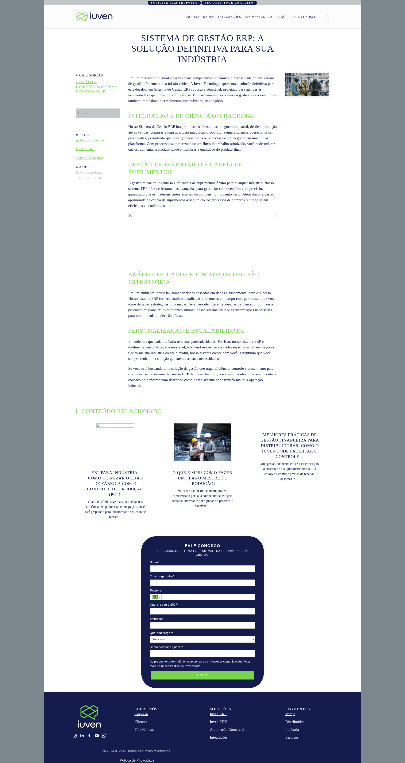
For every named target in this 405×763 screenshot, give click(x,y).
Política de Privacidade (137, 760)
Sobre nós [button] (278, 17)
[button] (327, 16)
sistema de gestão (89, 158)
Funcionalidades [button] (198, 17)
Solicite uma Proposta (174, 2)
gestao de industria (90, 140)
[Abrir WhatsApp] (394, 752)
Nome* (154, 562)
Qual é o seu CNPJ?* (164, 604)
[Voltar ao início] (94, 16)
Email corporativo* (162, 576)
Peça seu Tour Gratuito (229, 2)
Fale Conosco (304, 17)
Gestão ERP (85, 149)
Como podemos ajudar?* (166, 647)
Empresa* (156, 618)
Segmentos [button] (255, 17)
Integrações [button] (229, 17)
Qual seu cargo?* (161, 632)
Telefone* (156, 590)
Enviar (202, 675)
